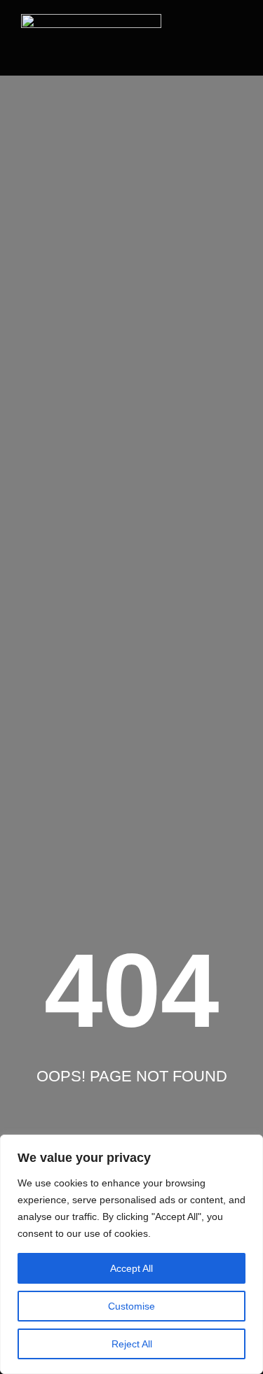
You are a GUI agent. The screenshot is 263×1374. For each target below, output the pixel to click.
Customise (131, 1306)
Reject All (132, 1344)
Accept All (131, 1268)
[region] (131, 1254)
